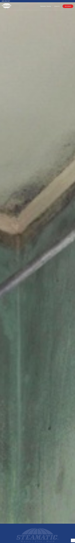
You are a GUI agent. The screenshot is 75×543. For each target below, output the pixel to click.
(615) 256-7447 (6, 1)
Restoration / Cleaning (45, 6)
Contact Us (57, 6)
